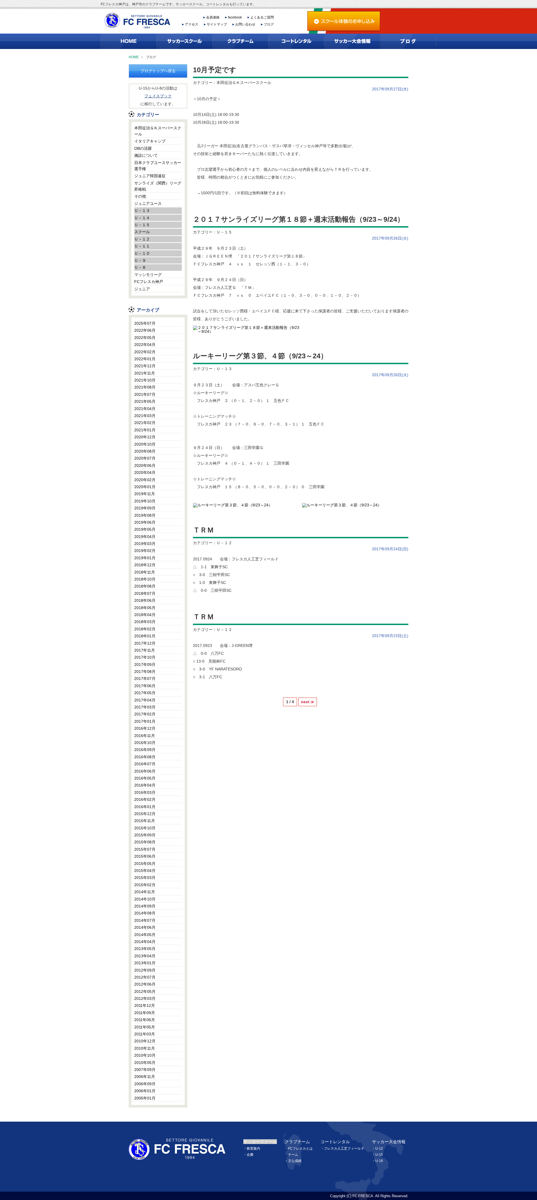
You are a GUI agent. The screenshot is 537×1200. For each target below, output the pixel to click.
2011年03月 (144, 1034)
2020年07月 (145, 458)
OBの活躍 (143, 148)
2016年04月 (145, 785)
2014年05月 (145, 934)
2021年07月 (145, 394)
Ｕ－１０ (142, 253)
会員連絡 (213, 17)
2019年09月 (145, 508)
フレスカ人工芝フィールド (344, 1148)
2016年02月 (145, 799)
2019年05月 (145, 529)
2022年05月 (145, 337)
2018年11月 (144, 572)
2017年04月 (145, 700)
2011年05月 (144, 1027)
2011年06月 (144, 1019)
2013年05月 (145, 948)
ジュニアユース (148, 203)
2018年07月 (145, 593)
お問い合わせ (245, 24)
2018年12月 (145, 565)
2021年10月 (145, 380)
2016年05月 (145, 778)
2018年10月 (145, 579)
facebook (235, 17)
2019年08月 (145, 515)
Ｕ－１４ (142, 218)
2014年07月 (145, 920)
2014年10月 (145, 899)
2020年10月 (145, 444)
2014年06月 (145, 927)
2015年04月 (145, 870)
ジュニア (142, 289)
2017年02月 (145, 714)
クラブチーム (297, 1141)
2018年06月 (145, 600)
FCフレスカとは (300, 1148)
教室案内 (253, 1148)
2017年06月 (145, 686)
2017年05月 (145, 693)
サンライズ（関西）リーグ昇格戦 (157, 186)
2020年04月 (145, 472)
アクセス (191, 24)
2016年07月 (145, 764)
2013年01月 (145, 963)
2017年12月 (145, 643)
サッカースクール (260, 1141)
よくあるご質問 (262, 17)
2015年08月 (145, 842)
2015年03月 (145, 877)
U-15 (379, 1155)
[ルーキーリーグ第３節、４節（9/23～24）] (232, 504)
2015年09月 (145, 835)
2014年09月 (145, 906)
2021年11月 (144, 373)
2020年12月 (145, 437)
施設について (146, 155)
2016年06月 (145, 771)
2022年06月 (145, 330)
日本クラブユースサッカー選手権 (157, 165)
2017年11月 (144, 650)
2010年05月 (145, 1062)
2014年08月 (145, 913)
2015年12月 (145, 813)
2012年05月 (145, 991)
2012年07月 (145, 977)
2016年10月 (145, 742)
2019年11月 (144, 494)
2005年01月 (145, 1098)
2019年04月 (145, 536)
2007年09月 (145, 1069)
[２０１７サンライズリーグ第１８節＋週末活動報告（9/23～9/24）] (246, 330)
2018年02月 (145, 629)
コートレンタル (335, 1141)
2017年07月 (145, 678)
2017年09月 (145, 664)
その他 (140, 196)
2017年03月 (145, 707)
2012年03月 (145, 998)
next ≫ (307, 702)
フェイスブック (158, 96)
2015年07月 (145, 849)
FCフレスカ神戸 (148, 281)
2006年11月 (144, 1076)
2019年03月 (145, 543)
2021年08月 (145, 387)
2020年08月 (145, 451)
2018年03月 (145, 621)
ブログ (269, 24)
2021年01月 (145, 430)
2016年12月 (145, 728)
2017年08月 (145, 671)
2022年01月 (145, 359)
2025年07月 (145, 323)
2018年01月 (145, 636)
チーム (293, 1155)
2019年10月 (145, 501)
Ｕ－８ (140, 267)
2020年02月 (145, 480)
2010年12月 (145, 1041)
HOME (134, 57)
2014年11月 (144, 892)
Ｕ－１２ (142, 239)
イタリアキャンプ (150, 141)
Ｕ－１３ (142, 210)
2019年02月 (145, 550)
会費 (250, 1155)
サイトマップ (217, 24)
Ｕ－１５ (142, 225)
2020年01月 (145, 487)
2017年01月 (145, 721)
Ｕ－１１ (142, 246)
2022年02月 (145, 352)
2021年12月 (145, 366)
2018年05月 (145, 607)
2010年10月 (145, 1055)
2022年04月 (145, 344)
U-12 (379, 1148)
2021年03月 (145, 415)
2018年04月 (145, 614)
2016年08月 (145, 757)
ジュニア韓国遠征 (150, 176)
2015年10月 (145, 828)
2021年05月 (145, 401)
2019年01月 (145, 558)
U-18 (379, 1161)
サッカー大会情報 (389, 1141)
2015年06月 (145, 856)
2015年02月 (145, 885)
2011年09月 (144, 1012)
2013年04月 (145, 956)
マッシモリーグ (148, 274)
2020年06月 (145, 465)
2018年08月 (145, 586)
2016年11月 (144, 735)
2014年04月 (145, 941)
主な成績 (295, 1161)
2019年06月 (145, 522)
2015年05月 (145, 863)
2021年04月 (145, 408)
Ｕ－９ (140, 260)
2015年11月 (144, 820)
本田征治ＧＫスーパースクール (157, 131)
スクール (142, 232)
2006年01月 (145, 1091)
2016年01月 (145, 806)
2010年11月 (144, 1048)
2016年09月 (145, 749)
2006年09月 (145, 1084)
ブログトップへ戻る (158, 71)
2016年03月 (145, 792)
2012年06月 (145, 984)
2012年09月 (145, 970)
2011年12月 (144, 1005)
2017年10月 (145, 657)
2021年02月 (145, 422)
